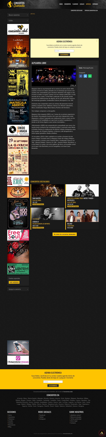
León (83, 402)
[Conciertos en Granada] (16, 4)
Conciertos (67, 4)
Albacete (40, 398)
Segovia (24, 406)
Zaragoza (81, 406)
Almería (52, 398)
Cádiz (33, 400)
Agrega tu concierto (15, 289)
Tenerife (46, 406)
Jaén (60, 402)
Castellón (53, 400)
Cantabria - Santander (42, 400)
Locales (82, 4)
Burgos (23, 400)
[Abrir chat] (101, 433)
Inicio (61, 4)
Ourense (61, 404)
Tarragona (40, 406)
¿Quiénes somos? (76, 415)
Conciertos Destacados (76, 10)
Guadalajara (43, 402)
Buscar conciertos (14, 15)
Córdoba (72, 400)
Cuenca (78, 400)
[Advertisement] (64, 26)
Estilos (11, 20)
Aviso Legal (74, 421)
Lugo (18, 404)
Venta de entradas (76, 417)
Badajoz (67, 398)
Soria (34, 406)
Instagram (42, 419)
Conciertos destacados (40, 181)
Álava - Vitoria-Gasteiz (29, 398)
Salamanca (85, 404)
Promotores (11, 425)
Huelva (50, 402)
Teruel (52, 406)
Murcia (39, 404)
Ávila (62, 398)
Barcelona (80, 398)
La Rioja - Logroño (68, 402)
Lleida (88, 402)
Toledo (57, 406)
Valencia (62, 406)
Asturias (57, 398)
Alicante (46, 398)
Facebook (42, 415)
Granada (36, 402)
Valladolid (69, 406)
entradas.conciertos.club (91, 10)
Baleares (73, 398)
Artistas (88, 4)
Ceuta (59, 400)
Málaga (29, 404)
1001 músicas (14, 282)
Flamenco (75, 4)
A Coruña (19, 398)
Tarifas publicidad (76, 419)
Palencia (67, 404)
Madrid (23, 404)
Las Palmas (78, 402)
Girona (31, 402)
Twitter (41, 417)
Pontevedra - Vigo (76, 404)
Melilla (34, 404)
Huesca (56, 402)
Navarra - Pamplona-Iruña (50, 404)
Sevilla (30, 406)
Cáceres (29, 400)
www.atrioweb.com (67, 433)
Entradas (95, 4)
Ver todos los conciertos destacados (65, 234)
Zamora (75, 406)
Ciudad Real (65, 400)
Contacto (73, 423)
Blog (9, 427)
